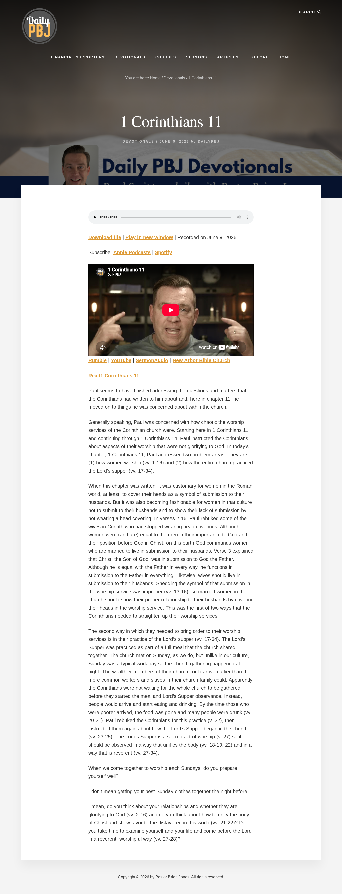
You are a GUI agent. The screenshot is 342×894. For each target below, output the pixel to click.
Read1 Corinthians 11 (113, 375)
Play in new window (149, 237)
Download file (104, 237)
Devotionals (138, 141)
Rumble (97, 360)
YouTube (121, 360)
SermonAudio (152, 360)
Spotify (163, 252)
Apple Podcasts (132, 252)
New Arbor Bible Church (201, 360)
